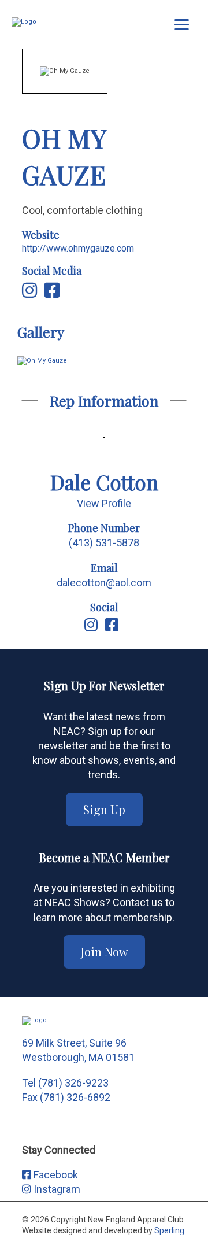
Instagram (55, 1189)
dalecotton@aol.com (104, 583)
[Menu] (182, 24)
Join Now (104, 951)
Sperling (169, 1230)
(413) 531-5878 (104, 543)
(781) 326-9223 (73, 1083)
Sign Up (104, 809)
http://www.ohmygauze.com (78, 248)
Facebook (54, 1175)
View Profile (104, 503)
